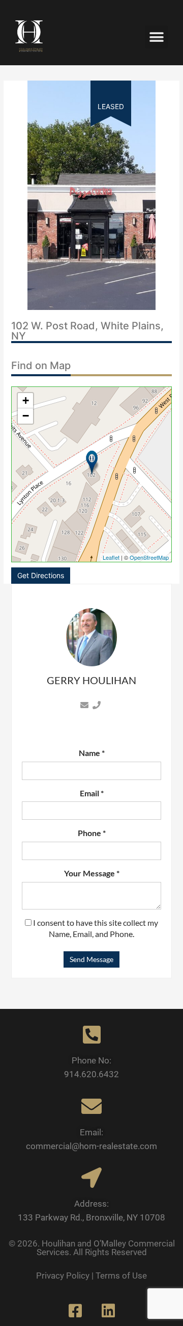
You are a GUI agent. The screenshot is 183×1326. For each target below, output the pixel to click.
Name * (92, 753)
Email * (92, 793)
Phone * (92, 833)
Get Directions (40, 575)
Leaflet (111, 557)
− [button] (25, 415)
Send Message (91, 959)
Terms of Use (121, 1275)
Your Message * (91, 873)
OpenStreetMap (149, 557)
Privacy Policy (62, 1275)
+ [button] (25, 400)
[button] (156, 36)
